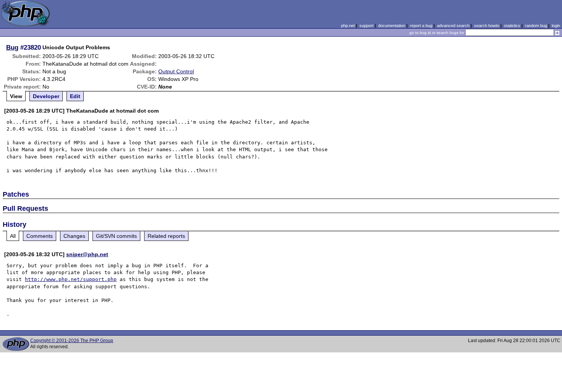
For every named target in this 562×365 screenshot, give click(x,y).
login (556, 25)
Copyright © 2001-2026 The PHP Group (71, 340)
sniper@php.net (87, 254)
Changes (74, 236)
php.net (348, 25)
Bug (12, 47)
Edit (75, 96)
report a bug (421, 25)
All (13, 236)
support (366, 25)
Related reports (166, 236)
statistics (512, 25)
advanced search (453, 25)
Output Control (176, 71)
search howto (486, 25)
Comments (39, 236)
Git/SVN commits (116, 236)
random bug (536, 25)
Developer (46, 96)
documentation (391, 25)
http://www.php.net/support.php (71, 279)
